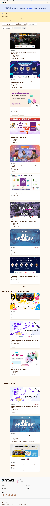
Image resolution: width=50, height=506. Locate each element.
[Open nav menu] (47, 2)
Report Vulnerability (5, 502)
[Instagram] (6, 495)
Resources (28, 485)
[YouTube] (15, 495)
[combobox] (32, 24)
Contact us (28, 488)
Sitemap (27, 490)
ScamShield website (29, 8)
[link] (4, 2)
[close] (47, 6)
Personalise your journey (7, 486)
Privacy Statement (5, 499)
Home (3, 13)
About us (4, 488)
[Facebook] (9, 495)
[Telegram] (12, 495)
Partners (27, 486)
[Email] (3, 495)
